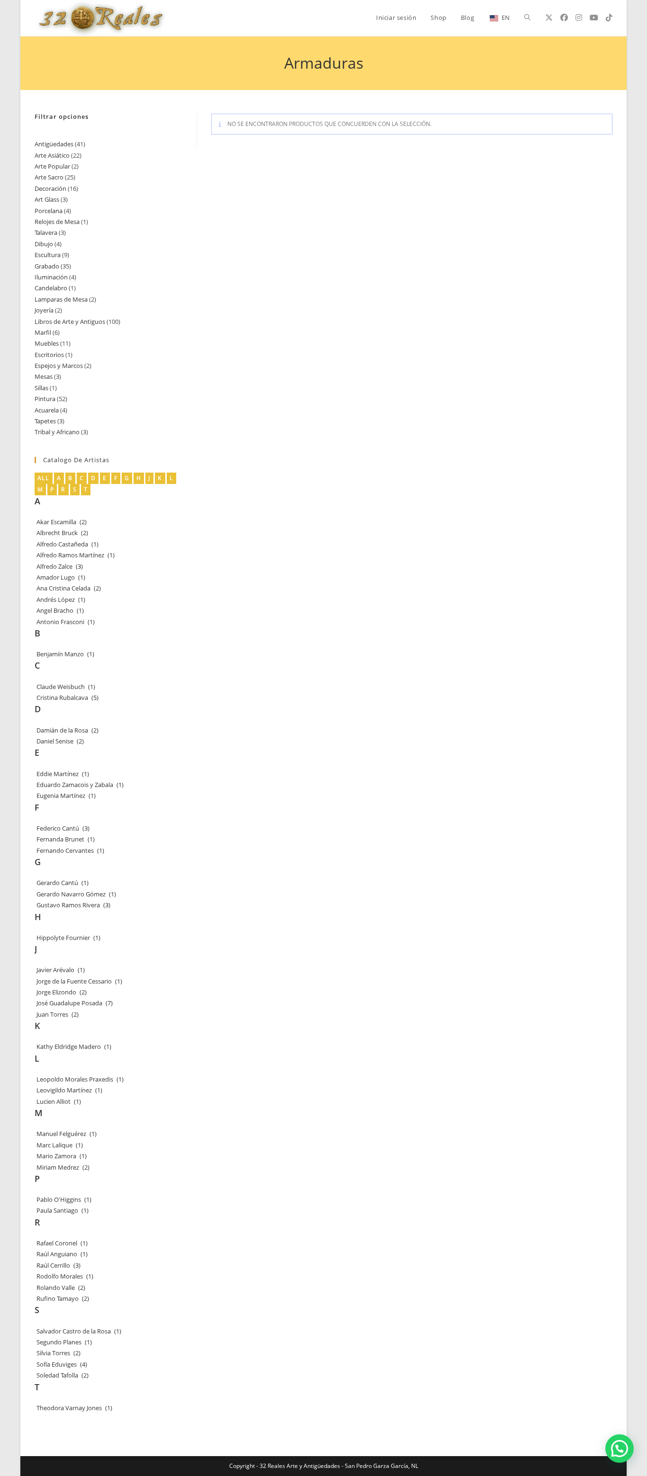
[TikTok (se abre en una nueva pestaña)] (609, 17)
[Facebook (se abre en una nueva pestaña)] (564, 17)
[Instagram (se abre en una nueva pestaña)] (579, 17)
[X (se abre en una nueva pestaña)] (549, 17)
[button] (619, 1448)
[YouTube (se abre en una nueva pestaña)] (594, 17)
